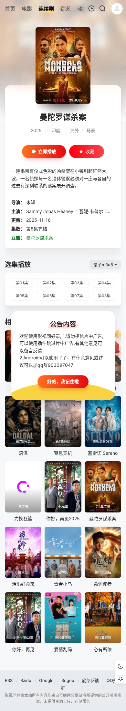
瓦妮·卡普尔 (91, 211)
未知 (30, 202)
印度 (55, 130)
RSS (9, 680)
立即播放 (47, 151)
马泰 (90, 130)
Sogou (67, 680)
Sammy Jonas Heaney (49, 211)
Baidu (25, 680)
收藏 (89, 151)
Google (46, 680)
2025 (36, 130)
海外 (74, 130)
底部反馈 (90, 680)
